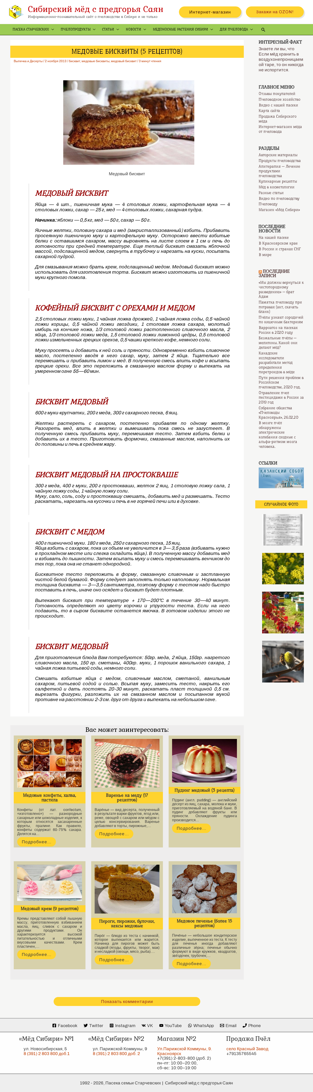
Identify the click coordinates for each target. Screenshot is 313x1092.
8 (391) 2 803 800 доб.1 (47, 1053)
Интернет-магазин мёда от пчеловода (280, 129)
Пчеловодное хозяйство (279, 99)
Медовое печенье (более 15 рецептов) (204, 923)
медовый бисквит (124, 61)
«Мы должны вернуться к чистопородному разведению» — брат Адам (281, 289)
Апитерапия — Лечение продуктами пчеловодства (279, 171)
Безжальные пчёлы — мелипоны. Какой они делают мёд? (278, 343)
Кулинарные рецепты (278, 181)
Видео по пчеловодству (279, 198)
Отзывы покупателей (277, 93)
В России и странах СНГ (280, 249)
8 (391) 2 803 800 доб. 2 (116, 1053)
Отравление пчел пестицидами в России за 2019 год (281, 397)
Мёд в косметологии (276, 187)
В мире (265, 254)
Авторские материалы (278, 155)
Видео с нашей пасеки (278, 105)
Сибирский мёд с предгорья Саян (95, 9)
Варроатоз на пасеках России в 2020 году (278, 330)
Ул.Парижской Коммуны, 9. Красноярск (184, 1051)
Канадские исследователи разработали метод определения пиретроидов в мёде (277, 362)
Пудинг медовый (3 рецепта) (204, 790)
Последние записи (274, 273)
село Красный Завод (247, 1048)
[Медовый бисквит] (127, 122)
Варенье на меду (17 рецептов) (127, 797)
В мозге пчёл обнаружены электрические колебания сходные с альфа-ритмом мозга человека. (278, 435)
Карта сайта (269, 110)
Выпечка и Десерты (28, 61)
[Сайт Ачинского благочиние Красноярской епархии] (281, 477)
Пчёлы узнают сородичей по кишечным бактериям (281, 319)
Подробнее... (36, 841)
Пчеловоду (268, 204)
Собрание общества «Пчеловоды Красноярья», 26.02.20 (278, 413)
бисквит (74, 61)
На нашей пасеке (274, 237)
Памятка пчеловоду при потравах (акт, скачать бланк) (280, 307)
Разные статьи (271, 192)
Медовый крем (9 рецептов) (49, 908)
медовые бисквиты (96, 61)
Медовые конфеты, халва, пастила (49, 797)
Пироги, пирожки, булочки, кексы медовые (127, 923)
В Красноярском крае (278, 243)
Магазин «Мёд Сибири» (279, 209)
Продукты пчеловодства (280, 160)
